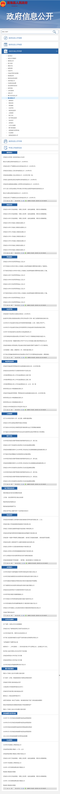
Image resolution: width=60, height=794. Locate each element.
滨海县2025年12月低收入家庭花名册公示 (14, 232)
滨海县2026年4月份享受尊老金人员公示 (14, 288)
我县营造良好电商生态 (9, 502)
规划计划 (10, 65)
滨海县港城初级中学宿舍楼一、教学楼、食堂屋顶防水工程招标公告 (22, 560)
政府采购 (10, 88)
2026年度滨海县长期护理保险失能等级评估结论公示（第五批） (20, 476)
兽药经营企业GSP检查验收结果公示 (13, 388)
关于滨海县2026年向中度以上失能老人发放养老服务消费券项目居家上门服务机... (25, 266)
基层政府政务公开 (13, 135)
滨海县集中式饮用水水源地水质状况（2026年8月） (17, 314)
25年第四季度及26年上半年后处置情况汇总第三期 (17, 375)
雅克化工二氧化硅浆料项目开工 (12, 695)
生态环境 (11, 108)
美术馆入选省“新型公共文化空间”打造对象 (15, 651)
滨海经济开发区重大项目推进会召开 (13, 691)
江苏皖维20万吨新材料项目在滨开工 (13, 686)
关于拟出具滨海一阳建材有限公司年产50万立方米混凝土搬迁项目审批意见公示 (25, 341)
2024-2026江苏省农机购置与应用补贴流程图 (15, 736)
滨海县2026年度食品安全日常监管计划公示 (15, 406)
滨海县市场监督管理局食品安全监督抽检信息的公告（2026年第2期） (22, 366)
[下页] (22, 201)
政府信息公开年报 (15, 141)
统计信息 (10, 63)
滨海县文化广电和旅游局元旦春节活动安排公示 (16, 628)
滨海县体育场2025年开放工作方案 (12, 655)
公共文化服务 (12, 125)
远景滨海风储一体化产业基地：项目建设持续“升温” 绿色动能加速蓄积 (22, 700)
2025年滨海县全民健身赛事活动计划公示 (14, 664)
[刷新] (26, 201)
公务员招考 (11, 90)
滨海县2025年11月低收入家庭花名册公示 (14, 236)
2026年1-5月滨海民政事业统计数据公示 (14, 780)
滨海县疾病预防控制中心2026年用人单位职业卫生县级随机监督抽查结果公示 (24, 463)
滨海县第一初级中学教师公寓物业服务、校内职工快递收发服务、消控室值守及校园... (26, 537)
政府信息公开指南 (15, 38)
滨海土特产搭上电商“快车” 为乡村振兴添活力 (15, 511)
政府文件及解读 (12, 58)
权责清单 (10, 68)
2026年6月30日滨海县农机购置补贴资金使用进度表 (17, 722)
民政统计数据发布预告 (9, 771)
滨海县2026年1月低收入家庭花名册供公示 (14, 227)
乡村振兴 (11, 122)
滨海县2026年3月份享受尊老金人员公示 (14, 297)
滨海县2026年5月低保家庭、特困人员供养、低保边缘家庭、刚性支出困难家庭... (25, 209)
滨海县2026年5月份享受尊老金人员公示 (14, 284)
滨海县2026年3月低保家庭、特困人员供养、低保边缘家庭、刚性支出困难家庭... (25, 218)
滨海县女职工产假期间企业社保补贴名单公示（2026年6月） (19, 166)
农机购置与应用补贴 (14, 130)
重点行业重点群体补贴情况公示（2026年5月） (16, 193)
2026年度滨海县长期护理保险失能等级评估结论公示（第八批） (20, 440)
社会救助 (11, 132)
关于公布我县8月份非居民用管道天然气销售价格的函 (18, 555)
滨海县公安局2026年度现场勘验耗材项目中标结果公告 (18, 551)
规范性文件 (11, 60)
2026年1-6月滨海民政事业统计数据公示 (14, 767)
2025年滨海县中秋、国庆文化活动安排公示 (15, 633)
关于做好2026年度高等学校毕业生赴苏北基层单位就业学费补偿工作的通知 (23, 432)
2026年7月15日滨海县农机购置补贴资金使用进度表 (17, 718)
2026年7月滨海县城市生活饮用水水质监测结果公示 (17, 332)
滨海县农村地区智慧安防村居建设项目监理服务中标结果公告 (20, 533)
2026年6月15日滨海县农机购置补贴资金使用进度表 (17, 731)
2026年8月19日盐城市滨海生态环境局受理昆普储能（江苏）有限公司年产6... (24, 323)
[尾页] (23, 201)
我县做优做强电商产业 (9, 506)
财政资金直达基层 (12, 78)
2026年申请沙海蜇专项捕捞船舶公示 (13, 594)
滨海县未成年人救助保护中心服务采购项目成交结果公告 (18, 542)
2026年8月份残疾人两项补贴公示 (12, 744)
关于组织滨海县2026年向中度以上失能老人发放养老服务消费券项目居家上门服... (25, 270)
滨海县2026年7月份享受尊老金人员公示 (14, 275)
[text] (23, 32)
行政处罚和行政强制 (13, 73)
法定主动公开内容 (15, 51)
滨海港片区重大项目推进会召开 (12, 682)
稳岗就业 (11, 100)
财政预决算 (11, 75)
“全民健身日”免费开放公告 (10, 642)
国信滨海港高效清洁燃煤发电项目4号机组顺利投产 (17, 704)
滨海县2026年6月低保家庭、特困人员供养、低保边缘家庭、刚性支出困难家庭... (25, 776)
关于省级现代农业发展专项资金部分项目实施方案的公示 (18, 585)
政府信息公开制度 (15, 45)
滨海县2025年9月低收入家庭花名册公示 (14, 245)
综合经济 (11, 120)
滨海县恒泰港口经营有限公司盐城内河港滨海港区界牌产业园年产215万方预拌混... (26, 345)
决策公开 (10, 93)
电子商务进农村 (13, 118)
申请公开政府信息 (15, 148)
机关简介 (10, 56)
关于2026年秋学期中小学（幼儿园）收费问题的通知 (17, 418)
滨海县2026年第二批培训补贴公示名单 (13, 157)
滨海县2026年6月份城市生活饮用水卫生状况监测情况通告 (19, 467)
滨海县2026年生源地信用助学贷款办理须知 (15, 423)
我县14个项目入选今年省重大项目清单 (13, 673)
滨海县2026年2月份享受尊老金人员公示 (14, 302)
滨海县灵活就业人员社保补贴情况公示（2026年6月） (18, 170)
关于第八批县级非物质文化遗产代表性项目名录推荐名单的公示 (20, 637)
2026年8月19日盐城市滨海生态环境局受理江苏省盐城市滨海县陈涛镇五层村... (24, 327)
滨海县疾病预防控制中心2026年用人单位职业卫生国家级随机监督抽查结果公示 (25, 449)
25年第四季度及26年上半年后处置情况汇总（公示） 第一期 (19, 384)
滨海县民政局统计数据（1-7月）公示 (13, 749)
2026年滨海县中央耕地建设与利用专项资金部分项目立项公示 (20, 572)
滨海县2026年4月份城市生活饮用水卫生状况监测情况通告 (19, 481)
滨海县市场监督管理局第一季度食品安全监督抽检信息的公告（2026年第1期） (24, 393)
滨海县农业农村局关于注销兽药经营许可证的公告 (17, 370)
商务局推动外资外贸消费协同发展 (12, 493)
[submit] (50, 32)
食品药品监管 (12, 110)
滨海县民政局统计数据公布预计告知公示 (14, 753)
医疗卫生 (11, 115)
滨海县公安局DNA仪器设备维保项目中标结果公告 (17, 546)
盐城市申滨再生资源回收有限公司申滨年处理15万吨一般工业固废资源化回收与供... (26, 318)
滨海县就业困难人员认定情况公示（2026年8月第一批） (18, 175)
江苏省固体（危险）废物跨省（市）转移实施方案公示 (18, 350)
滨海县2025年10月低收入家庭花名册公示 (14, 241)
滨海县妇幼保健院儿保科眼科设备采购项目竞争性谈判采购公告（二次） (23, 519)
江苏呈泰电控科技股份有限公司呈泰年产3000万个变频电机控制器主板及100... (24, 336)
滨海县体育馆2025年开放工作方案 (12, 660)
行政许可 (10, 70)
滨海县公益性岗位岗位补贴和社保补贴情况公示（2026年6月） (20, 179)
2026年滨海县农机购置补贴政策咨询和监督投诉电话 (17, 727)
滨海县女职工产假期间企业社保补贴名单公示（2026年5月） (19, 197)
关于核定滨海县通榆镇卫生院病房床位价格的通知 (17, 454)
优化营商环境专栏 (12, 85)
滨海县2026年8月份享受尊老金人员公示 (14, 261)
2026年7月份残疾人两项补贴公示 (12, 762)
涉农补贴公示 (11, 80)
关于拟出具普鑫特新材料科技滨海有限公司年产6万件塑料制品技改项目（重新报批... (26, 354)
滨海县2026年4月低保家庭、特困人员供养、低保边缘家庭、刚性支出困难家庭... (25, 214)
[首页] (7, 201)
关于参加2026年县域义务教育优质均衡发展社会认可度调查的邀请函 (22, 427)
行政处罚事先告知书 (8, 612)
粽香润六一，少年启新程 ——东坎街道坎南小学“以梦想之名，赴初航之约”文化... (25, 646)
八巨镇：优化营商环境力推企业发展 (13, 497)
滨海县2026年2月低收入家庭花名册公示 (14, 223)
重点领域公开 (11, 98)
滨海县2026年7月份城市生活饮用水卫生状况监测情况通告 (19, 445)
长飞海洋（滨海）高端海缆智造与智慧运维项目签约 (17, 678)
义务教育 (11, 113)
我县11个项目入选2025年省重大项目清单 (14, 709)
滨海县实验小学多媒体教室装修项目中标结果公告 (17, 524)
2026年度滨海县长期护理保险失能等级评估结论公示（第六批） (20, 472)
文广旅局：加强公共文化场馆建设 (12, 624)
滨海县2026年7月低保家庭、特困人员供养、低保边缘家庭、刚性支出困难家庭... (25, 758)
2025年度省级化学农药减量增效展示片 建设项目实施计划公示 (20, 603)
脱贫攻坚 (11, 103)
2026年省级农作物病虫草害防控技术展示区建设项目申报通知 (20, 581)
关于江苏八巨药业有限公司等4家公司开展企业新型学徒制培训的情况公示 (23, 188)
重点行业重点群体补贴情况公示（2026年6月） (16, 161)
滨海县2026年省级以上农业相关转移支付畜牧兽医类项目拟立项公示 (22, 608)
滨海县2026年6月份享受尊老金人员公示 (14, 279)
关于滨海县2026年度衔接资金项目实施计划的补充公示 (18, 599)
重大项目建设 (12, 127)
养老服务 (11, 105)
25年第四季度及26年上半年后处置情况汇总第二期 (17, 379)
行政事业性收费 (12, 83)
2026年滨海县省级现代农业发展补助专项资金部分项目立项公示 (20, 576)
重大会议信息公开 (12, 95)
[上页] (9, 201)
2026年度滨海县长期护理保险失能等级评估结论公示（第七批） (20, 458)
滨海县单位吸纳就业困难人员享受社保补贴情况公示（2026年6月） (21, 184)
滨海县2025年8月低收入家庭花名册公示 (14, 250)
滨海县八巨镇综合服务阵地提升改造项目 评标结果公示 (18, 528)
